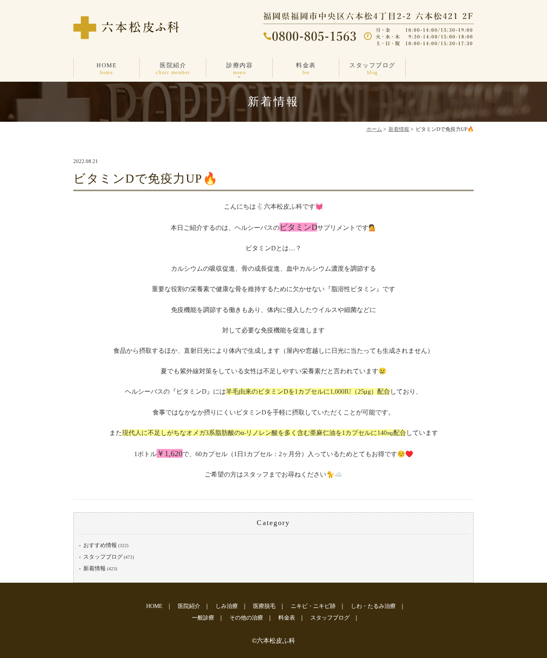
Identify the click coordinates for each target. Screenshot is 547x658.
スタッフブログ (372, 68)
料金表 (306, 68)
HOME (107, 68)
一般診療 (203, 618)
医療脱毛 (264, 606)
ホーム (374, 129)
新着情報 (398, 129)
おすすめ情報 (100, 545)
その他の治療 (246, 618)
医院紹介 (173, 68)
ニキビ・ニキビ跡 (313, 606)
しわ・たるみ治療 (373, 606)
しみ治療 (226, 606)
